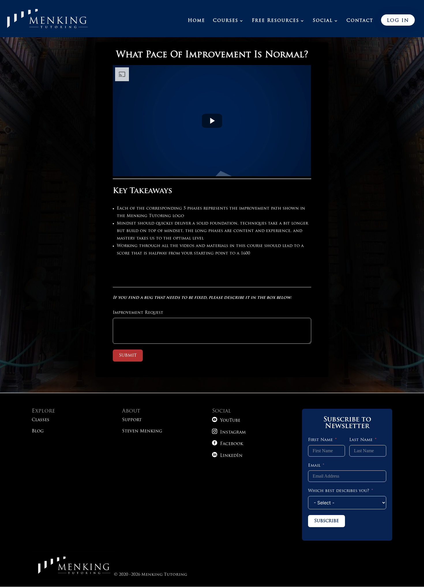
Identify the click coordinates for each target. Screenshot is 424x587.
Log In (398, 20)
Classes (40, 420)
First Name (320, 440)
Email (314, 465)
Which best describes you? (338, 491)
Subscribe (326, 521)
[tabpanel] (212, 164)
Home (196, 21)
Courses (225, 21)
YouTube (226, 421)
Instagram (229, 432)
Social (323, 21)
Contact (359, 21)
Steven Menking (142, 431)
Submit (128, 355)
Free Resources (275, 21)
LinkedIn (227, 456)
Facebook (227, 444)
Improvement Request (138, 313)
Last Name (361, 440)
